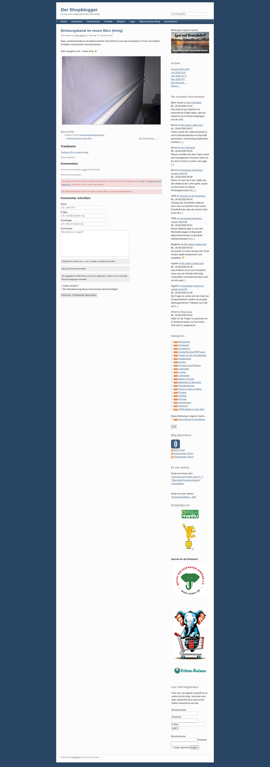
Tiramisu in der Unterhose (192, 196)
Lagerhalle (183, 369)
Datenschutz (93, 21)
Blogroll (121, 21)
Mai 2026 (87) (178, 79)
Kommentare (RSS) (183, 453)
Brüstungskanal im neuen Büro (79, 138)
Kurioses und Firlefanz (189, 365)
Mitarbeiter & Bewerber (189, 382)
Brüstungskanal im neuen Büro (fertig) (92, 30)
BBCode (65, 269)
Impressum (76, 21)
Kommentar (66, 228)
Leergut (182, 372)
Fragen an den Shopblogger (192, 355)
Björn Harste (80, 35)
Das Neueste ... (178, 83)
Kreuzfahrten (171, 21)
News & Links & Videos (190, 389)
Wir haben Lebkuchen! (192, 125)
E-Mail (64, 212)
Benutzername (179, 710)
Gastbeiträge (184, 359)
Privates (182, 392)
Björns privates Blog (150, 21)
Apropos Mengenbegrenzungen (91, 135)
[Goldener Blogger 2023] (190, 537)
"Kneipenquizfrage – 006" (184, 497)
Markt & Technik (67, 132)
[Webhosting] (190, 514)
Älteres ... (175, 86)
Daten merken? (70, 286)
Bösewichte (184, 342)
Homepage (66, 220)
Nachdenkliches (186, 386)
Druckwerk (183, 345)
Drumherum (184, 348)
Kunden (182, 362)
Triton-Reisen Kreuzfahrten (191, 419)
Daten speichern (181, 747)
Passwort (176, 717)
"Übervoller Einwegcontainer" (186, 480)
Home (64, 21)
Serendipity (75, 757)
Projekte (182, 396)
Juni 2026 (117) (178, 76)
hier (142, 181)
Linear (84, 170)
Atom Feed (179, 450)
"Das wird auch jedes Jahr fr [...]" (187, 477)
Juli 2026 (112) (178, 72)
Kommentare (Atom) (184, 457)
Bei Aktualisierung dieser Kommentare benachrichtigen (90, 289)
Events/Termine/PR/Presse (191, 352)
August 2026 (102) (180, 69)
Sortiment (183, 406)
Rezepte (182, 399)
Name (64, 204)
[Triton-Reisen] (190, 670)
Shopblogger (184, 402)
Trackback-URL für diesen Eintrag (74, 152)
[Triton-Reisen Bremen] (190, 42)
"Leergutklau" (177, 483)
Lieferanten (184, 375)
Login (132, 21)
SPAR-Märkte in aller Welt (191, 409)
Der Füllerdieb (194, 102)
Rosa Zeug (186, 312)
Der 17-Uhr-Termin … (147, 138)
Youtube (108, 21)
